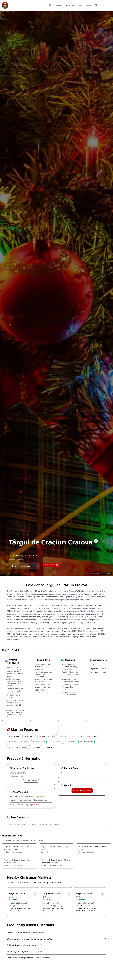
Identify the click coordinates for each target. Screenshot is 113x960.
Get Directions (32, 781)
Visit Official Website (83, 791)
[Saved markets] (96, 5)
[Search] (50, 5)
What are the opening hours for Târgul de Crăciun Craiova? (31, 939)
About (89, 5)
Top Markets (70, 5)
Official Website (49, 565)
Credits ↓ (109, 573)
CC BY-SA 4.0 (100, 574)
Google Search (33, 805)
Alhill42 (92, 574)
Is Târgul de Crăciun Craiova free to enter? (24, 945)
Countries (58, 5)
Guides (80, 5)
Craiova (29, 535)
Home (11, 535)
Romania (20, 535)
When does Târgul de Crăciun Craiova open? (25, 932)
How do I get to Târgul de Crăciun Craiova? (25, 951)
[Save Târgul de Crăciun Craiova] (96, 541)
